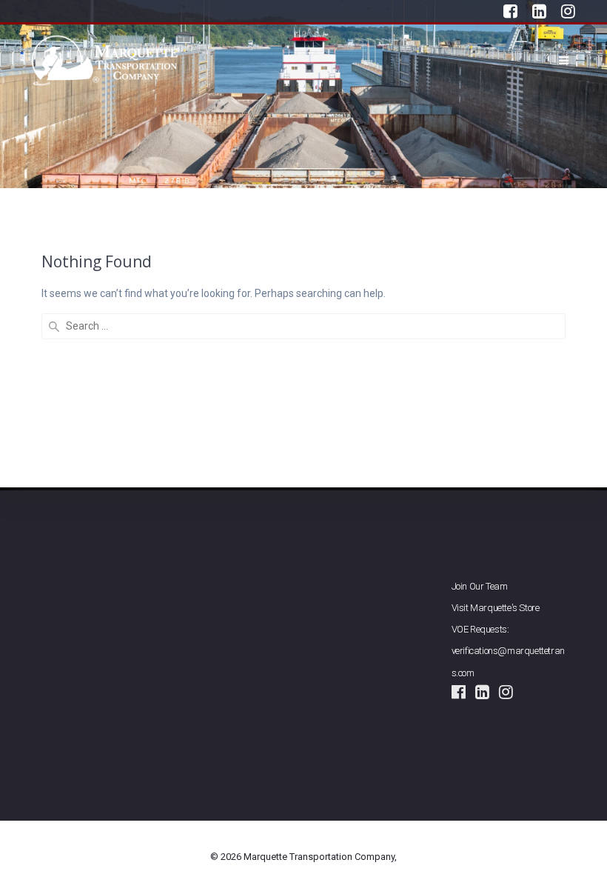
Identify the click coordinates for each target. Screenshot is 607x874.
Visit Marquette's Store (496, 607)
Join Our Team (480, 586)
